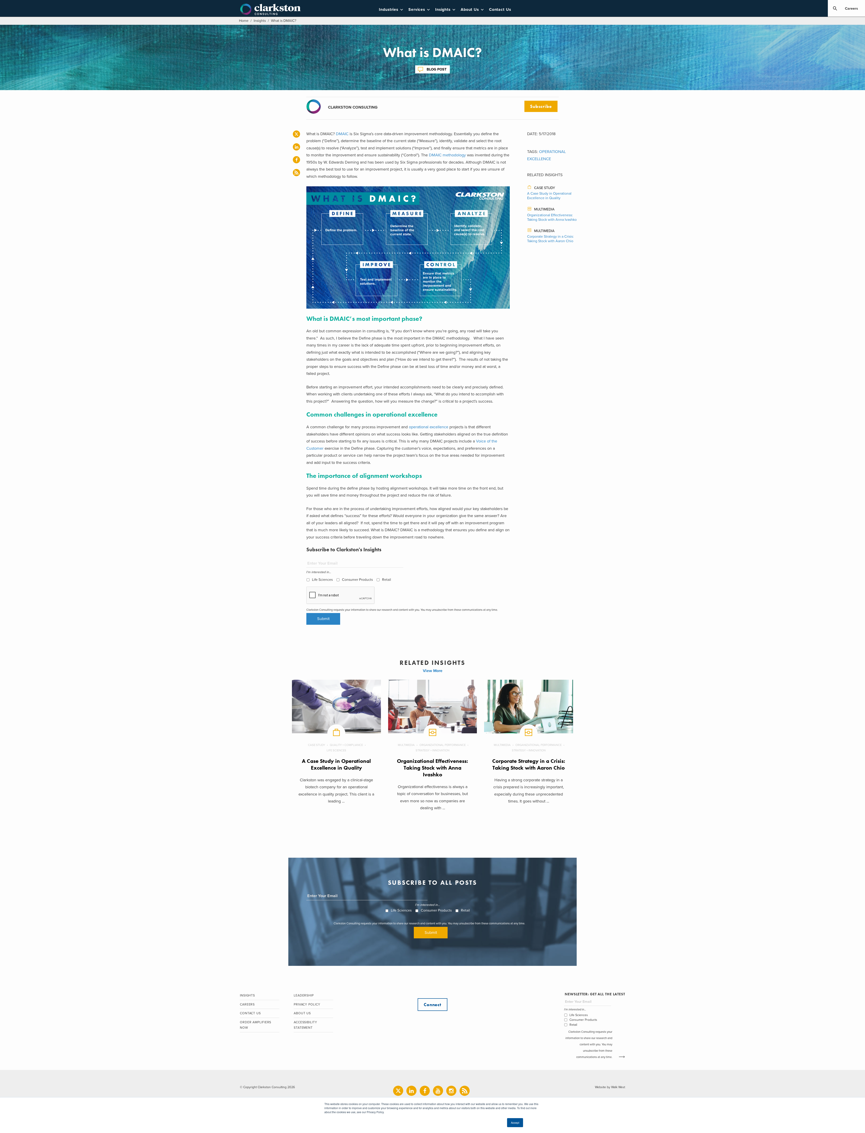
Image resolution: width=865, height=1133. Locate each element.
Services (416, 9)
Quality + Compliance (346, 745)
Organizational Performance (442, 745)
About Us (470, 9)
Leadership (304, 995)
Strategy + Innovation (432, 750)
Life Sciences (322, 580)
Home (243, 20)
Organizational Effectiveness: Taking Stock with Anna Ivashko (552, 217)
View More (432, 670)
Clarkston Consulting (270, 9)
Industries (388, 9)
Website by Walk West (610, 1087)
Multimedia (544, 209)
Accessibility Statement (305, 1025)
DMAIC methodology (447, 155)
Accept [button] (515, 1122)
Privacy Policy (307, 1004)
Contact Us (500, 9)
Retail (386, 580)
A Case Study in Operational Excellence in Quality (549, 195)
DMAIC (342, 133)
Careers (851, 8)
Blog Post (436, 69)
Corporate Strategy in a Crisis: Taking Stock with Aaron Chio (550, 238)
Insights (443, 9)
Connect (432, 1005)
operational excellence (428, 426)
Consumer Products (357, 580)
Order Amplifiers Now (255, 1025)
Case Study (544, 188)
